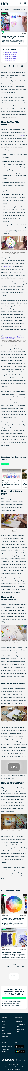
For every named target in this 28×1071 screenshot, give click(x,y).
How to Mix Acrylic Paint (10, 54)
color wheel (7, 266)
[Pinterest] (10, 1060)
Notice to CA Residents (14, 1069)
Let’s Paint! (5, 464)
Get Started (14, 998)
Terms (12, 1066)
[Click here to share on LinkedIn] (18, 66)
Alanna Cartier (5, 487)
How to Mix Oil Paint (9, 60)
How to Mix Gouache (10, 58)
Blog (3, 1030)
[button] (11, 479)
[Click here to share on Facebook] (13, 66)
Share (5, 66)
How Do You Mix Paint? (10, 52)
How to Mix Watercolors (10, 56)
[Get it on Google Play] (20, 1052)
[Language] (20, 2)
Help (3, 1066)
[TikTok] (13, 1060)
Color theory (20, 135)
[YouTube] (8, 1060)
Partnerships (5, 1036)
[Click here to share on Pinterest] (22, 66)
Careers (4, 1024)
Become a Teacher (7, 1046)
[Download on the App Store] (19, 1048)
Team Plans (19, 1021)
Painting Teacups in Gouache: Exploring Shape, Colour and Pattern (11, 479)
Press (3, 1027)
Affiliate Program (6, 1033)
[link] (11, 479)
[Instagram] (3, 1060)
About (3, 1021)
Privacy (7, 1066)
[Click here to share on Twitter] (9, 66)
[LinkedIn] (6, 1060)
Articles (7, 9)
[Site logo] (5, 3)
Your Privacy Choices (20, 1066)
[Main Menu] (25, 2)
